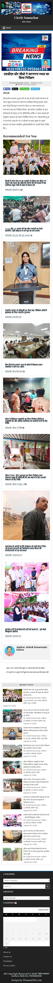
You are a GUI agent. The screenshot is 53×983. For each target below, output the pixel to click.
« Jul (5, 948)
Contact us (7, 957)
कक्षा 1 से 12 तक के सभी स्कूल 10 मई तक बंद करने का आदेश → (26, 668)
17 (6, 934)
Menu (8, 28)
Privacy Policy (9, 966)
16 (46, 929)
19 (19, 934)
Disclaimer (7, 961)
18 (13, 934)
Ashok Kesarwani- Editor (20, 83)
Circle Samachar (26, 18)
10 (6, 929)
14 (33, 929)
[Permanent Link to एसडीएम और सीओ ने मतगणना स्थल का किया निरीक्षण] (26, 52)
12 (19, 929)
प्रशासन (33, 84)
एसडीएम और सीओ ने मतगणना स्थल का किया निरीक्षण (26, 76)
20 (26, 934)
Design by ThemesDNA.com (26, 980)
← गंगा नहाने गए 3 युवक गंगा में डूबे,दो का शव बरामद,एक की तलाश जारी (26, 672)
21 (33, 934)
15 (40, 929)
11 (13, 929)
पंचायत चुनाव (26, 84)
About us (6, 952)
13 (26, 929)
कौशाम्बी (20, 84)
